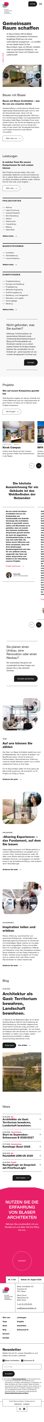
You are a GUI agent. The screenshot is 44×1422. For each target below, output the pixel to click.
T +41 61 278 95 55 (24, 1304)
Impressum (26, 1404)
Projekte (20, 1322)
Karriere (6, 1334)
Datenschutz (18, 1404)
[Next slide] (38, 76)
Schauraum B (22, 1330)
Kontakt (6, 1338)
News (5, 1326)
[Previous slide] (6, 76)
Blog (4, 1330)
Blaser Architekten (12, 1361)
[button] (40, 4)
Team (5, 1322)
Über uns (6, 1318)
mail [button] (18, 1308)
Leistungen (21, 1318)
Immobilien (21, 1326)
